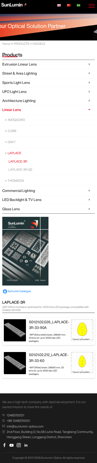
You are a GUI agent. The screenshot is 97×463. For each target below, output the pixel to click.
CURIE (12, 130)
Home (6, 43)
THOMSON (16, 180)
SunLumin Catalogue (19, 291)
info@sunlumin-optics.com (25, 426)
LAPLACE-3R (18, 161)
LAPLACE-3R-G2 (20, 169)
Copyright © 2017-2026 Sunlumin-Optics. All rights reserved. (48, 457)
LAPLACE (14, 153)
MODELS (39, 43)
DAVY (12, 142)
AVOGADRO (16, 119)
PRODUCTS (21, 43)
